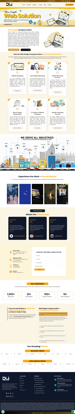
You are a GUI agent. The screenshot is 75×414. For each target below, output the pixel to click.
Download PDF (10, 396)
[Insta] (65, 1)
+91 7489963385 (16, 266)
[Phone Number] (55, 390)
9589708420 (65, 390)
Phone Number (60, 389)
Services (34, 4)
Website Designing (17, 76)
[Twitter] (63, 1)
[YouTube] (69, 1)
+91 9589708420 (16, 267)
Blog (45, 4)
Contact (49, 4)
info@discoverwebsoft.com (18, 272)
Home (23, 4)
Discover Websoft (39, 412)
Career (40, 4)
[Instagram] (67, 38)
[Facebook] (61, 1)
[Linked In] (67, 1)
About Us (29, 4)
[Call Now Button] (72, 411)
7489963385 (59, 390)
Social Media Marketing (37, 76)
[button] (2, 411)
